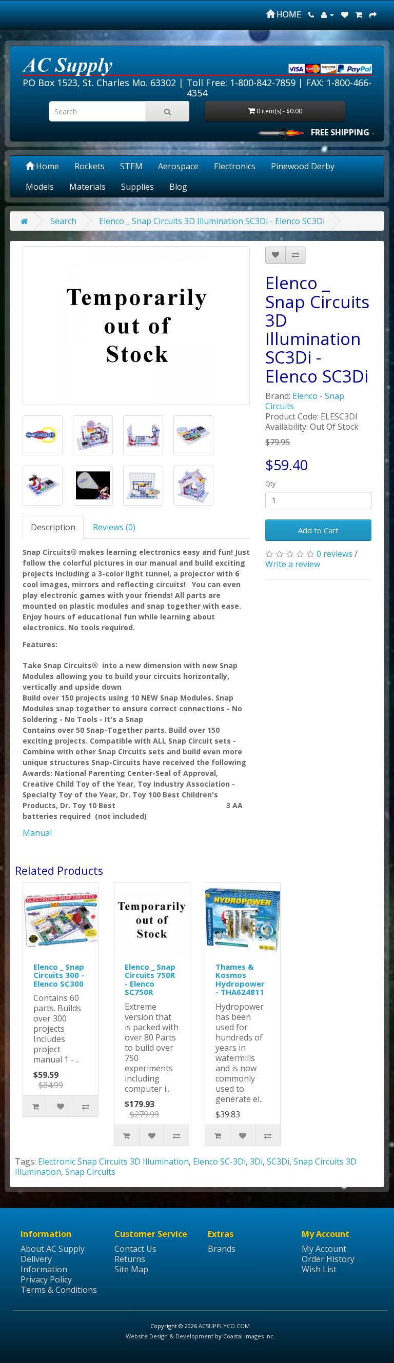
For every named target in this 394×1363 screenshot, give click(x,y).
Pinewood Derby (302, 166)
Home (46, 166)
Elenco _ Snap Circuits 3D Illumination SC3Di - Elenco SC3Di (212, 221)
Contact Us (135, 1248)
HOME (287, 14)
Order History (328, 1259)
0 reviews (334, 553)
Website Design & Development (169, 1336)
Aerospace (178, 166)
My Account (324, 1248)
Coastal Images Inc (248, 1336)
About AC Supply (53, 1248)
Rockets (89, 166)
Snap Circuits (90, 1171)
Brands (221, 1248)
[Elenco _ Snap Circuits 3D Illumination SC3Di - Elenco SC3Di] (136, 325)
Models (40, 186)
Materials (87, 186)
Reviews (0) (114, 527)
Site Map (131, 1269)
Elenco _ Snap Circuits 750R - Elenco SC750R (150, 979)
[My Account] (327, 14)
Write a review (292, 564)
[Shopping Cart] (359, 14)
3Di (256, 1161)
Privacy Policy (46, 1279)
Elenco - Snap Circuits (304, 401)
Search (63, 221)
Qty (270, 483)
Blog (178, 186)
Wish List (319, 1269)
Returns (129, 1259)
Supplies (137, 186)
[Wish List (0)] (344, 14)
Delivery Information (44, 1264)
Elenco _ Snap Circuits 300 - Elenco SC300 (58, 975)
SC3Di (278, 1161)
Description (53, 527)
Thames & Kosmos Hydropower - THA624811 (240, 979)
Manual (37, 832)
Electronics (234, 166)
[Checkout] (373, 14)
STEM (131, 166)
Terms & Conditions (59, 1289)
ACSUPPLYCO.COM (224, 1326)
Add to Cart (318, 530)
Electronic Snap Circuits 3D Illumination (113, 1161)
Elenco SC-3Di (219, 1161)
